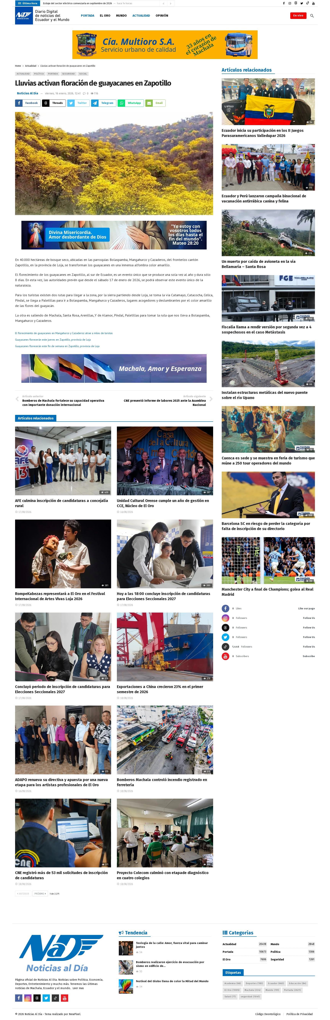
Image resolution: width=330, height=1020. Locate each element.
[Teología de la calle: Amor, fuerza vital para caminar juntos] (126, 948)
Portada (53, 74)
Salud (230, 996)
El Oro (244, 959)
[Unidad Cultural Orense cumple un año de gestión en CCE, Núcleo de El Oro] (165, 461)
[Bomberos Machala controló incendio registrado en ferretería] (165, 740)
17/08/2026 (25, 512)
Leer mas (78, 988)
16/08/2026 (126, 512)
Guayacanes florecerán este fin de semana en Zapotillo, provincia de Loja (57, 346)
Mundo (292, 944)
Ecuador (276, 983)
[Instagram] (289, 3)
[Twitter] (301, 3)
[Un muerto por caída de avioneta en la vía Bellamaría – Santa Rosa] (268, 233)
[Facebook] (283, 3)
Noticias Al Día (27, 93)
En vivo (298, 15)
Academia (233, 983)
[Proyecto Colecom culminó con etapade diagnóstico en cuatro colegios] (165, 833)
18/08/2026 (126, 698)
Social (83, 74)
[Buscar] (312, 16)
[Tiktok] (307, 3)
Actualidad (23, 74)
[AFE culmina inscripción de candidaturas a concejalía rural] (63, 461)
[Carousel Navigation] (167, 3)
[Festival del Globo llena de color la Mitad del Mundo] (126, 986)
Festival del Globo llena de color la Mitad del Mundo (172, 981)
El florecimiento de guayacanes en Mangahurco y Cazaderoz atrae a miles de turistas (64, 333)
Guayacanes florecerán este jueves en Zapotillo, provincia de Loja (53, 339)
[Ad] (165, 44)
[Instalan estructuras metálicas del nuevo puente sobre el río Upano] (268, 364)
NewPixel (74, 1014)
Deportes (254, 983)
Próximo (39, 893)
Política (39, 74)
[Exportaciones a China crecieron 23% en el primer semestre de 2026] (165, 647)
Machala (252, 990)
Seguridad (68, 74)
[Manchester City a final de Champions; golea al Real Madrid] (268, 560)
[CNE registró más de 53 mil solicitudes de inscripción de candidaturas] (63, 833)
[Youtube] (313, 3)
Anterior (24, 893)
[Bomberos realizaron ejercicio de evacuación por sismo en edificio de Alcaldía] (126, 967)
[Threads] (295, 3)
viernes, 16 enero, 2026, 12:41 (63, 93)
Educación (297, 983)
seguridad (250, 996)
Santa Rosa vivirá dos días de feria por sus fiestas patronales (77, 3)
